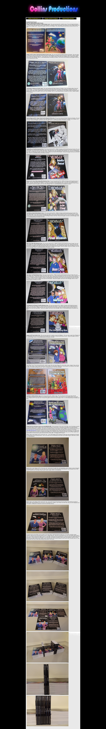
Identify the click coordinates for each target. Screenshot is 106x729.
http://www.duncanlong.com (31, 430)
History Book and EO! (68, 18)
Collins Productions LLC (34, 18)
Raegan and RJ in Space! (51, 18)
